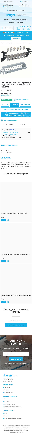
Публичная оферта (9, 404)
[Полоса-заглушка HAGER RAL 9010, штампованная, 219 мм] (16, 238)
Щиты (27, 32)
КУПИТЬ (3, 220)
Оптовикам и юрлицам (20, 20)
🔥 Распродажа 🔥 (9, 32)
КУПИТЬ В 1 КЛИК (25, 104)
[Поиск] (2, 28)
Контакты (20, 23)
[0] (28, 28)
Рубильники (20, 35)
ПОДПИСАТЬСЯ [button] (16, 359)
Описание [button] (24, 124)
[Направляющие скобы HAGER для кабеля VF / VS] (16, 197)
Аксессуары (16, 38)
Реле (27, 35)
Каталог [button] (6, 20)
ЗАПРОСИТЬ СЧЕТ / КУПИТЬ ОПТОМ (16, 109)
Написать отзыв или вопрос (16, 325)
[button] (8, 6)
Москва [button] (12, 129)
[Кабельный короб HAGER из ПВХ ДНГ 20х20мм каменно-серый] (16, 279)
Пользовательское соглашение (13, 406)
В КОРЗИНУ (15, 104)
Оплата (6, 390)
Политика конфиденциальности (13, 418)
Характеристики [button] (8, 124)
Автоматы (20, 32)
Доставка (7, 387)
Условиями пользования (20, 364)
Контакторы (11, 35)
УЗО (4, 35)
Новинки (11, 23)
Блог (5, 413)
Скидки (6, 415)
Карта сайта (7, 401)
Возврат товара (8, 392)
